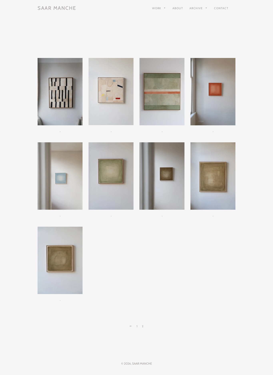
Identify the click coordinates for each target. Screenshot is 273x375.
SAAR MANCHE (57, 8)
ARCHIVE (196, 8)
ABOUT (177, 8)
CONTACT (221, 8)
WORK (157, 8)
